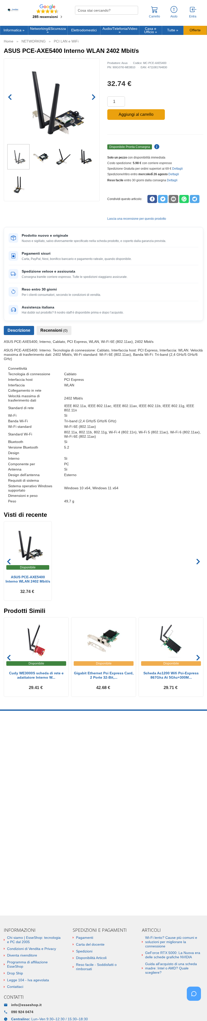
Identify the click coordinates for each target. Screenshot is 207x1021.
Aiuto (173, 16)
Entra (192, 16)
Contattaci (15, 987)
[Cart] (154, 12)
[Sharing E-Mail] (173, 199)
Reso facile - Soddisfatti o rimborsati (96, 967)
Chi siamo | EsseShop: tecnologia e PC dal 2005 (34, 940)
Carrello (154, 16)
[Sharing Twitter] (163, 199)
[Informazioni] (174, 9)
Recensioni (54, 330)
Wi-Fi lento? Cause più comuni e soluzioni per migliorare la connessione (171, 942)
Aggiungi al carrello (136, 114)
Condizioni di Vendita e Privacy (31, 949)
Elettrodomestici (84, 30)
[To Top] (195, 1009)
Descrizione (19, 330)
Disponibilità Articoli (91, 958)
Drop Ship (15, 973)
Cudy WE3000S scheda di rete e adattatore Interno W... (36, 675)
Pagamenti (84, 938)
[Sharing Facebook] (152, 199)
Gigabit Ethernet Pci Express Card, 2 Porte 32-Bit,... (104, 675)
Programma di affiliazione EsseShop (27, 964)
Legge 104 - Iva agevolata (28, 980)
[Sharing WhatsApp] (184, 199)
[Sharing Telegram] (194, 199)
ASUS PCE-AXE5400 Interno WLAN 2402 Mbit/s (28, 579)
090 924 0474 (22, 1012)
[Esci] (193, 10)
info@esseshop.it (26, 1005)
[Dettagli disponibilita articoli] (156, 147)
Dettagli (177, 168)
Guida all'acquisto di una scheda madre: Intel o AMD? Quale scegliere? (171, 968)
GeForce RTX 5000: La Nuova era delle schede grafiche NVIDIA (172, 955)
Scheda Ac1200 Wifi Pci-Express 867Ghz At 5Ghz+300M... (171, 675)
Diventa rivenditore (22, 955)
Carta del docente (90, 944)
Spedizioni (84, 951)
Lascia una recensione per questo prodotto (136, 218)
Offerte (195, 30)
